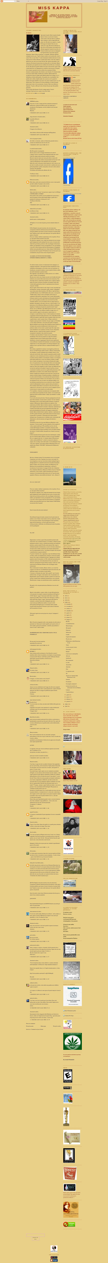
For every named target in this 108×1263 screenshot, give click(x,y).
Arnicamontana (33, 911)
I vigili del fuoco (70, 692)
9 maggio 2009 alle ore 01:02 (39, 186)
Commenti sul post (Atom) (37, 1029)
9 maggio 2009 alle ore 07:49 (39, 672)
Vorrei (67, 645)
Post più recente (29, 1026)
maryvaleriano (33, 700)
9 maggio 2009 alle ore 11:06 (39, 808)
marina (31, 998)
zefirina (31, 983)
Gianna (31, 668)
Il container (68, 681)
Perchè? (68, 651)
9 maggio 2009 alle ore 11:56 (39, 859)
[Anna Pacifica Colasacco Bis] (68, 183)
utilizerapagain (33, 649)
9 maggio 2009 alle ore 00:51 (39, 145)
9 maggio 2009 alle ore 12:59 (39, 931)
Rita (31, 676)
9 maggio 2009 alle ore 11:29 (39, 847)
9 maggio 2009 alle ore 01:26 (39, 205)
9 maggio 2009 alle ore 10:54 (39, 758)
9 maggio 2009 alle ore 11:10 (39, 818)
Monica (31, 732)
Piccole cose (69, 639)
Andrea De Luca (33, 208)
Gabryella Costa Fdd (34, 863)
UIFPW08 (32, 101)
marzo (67, 697)
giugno (68, 617)
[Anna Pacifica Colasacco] (69, 201)
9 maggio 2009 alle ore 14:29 (39, 979)
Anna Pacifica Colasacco (68, 193)
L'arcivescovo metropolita (72, 653)
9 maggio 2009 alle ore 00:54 (39, 176)
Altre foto (68, 667)
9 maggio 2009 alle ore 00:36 (39, 134)
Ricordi (67, 621)
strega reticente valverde (35, 116)
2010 (66, 600)
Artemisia (32, 923)
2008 (66, 704)
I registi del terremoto (71, 636)
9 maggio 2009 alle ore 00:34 (39, 123)
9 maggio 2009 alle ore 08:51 (39, 681)
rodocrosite (32, 945)
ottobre (68, 608)
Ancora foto (68, 664)
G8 (66, 673)
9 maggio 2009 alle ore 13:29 (39, 941)
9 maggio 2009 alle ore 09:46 (39, 696)
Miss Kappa (54, 8)
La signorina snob (70, 671)
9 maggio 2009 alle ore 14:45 (39, 994)
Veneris (31, 822)
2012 (66, 595)
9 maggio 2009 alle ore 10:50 (39, 728)
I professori (68, 658)
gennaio (68, 701)
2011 (66, 598)
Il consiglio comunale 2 (71, 684)
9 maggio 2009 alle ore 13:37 (39, 956)
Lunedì (67, 634)
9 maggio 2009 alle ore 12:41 (39, 919)
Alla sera (68, 656)
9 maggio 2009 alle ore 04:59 (39, 645)
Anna (74, 77)
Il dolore (68, 679)
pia (30, 935)
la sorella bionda (34, 148)
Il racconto (68, 649)
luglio (67, 615)
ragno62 (32, 812)
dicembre (68, 604)
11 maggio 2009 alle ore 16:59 (40, 1019)
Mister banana (69, 626)
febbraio (68, 699)
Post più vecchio (57, 1026)
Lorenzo (68, 690)
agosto (68, 613)
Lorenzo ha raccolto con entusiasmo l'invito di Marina (73, 686)
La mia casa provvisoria (71, 647)
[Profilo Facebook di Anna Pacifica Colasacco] (64, 148)
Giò (31, 851)
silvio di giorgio (33, 138)
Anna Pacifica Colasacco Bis (69, 157)
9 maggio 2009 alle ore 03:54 (39, 213)
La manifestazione (70, 623)
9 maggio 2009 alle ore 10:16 (39, 713)
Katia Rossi (32, 717)
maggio (68, 619)
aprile (67, 695)
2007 (66, 706)
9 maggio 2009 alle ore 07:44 (39, 664)
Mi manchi (68, 628)
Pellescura (32, 179)
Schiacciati (68, 632)
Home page (43, 1026)
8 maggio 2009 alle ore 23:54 (39, 113)
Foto (67, 669)
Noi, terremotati (69, 660)
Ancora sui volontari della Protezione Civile (72, 676)
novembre (68, 606)
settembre (68, 610)
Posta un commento (30, 1023)
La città (67, 662)
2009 (66, 602)
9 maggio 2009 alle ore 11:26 (39, 828)
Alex (31, 832)
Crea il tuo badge (66, 185)
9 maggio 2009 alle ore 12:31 (39, 907)
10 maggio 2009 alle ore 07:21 (40, 1008)
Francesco (68, 630)
